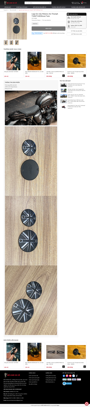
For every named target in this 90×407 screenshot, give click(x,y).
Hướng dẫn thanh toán (51, 378)
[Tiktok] (76, 376)
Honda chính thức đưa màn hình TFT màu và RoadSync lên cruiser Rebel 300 (76, 84)
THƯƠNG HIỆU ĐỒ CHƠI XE (59, 7)
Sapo (58, 405)
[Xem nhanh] (21, 58)
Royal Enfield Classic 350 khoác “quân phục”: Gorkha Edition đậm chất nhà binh (76, 100)
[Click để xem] (17, 26)
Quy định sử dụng (33, 384)
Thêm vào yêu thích (77, 31)
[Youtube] (70, 376)
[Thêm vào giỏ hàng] (63, 75)
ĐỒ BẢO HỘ (8, 7)
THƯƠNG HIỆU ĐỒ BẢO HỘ (78, 7)
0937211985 (12, 398)
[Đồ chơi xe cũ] (10, 3)
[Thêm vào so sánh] (21, 64)
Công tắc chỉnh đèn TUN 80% (11, 71)
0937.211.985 (48, 33)
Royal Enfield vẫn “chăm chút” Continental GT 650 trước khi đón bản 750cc (76, 106)
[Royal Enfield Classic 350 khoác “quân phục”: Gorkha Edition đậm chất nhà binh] (63, 101)
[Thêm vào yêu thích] (21, 61)
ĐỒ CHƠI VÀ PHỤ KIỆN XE (39, 7)
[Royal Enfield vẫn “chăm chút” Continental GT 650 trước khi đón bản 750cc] (63, 107)
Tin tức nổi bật (65, 81)
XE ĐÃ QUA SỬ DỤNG (22, 7)
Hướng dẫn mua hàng (51, 375)
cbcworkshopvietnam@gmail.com (15, 400)
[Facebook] (64, 376)
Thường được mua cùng (12, 49)
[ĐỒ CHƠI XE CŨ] (12, 375)
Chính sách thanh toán (34, 380)
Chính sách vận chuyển (34, 378)
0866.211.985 (20, 398)
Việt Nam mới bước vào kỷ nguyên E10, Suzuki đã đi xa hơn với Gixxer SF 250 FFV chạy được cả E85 (76, 90)
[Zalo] (73, 376)
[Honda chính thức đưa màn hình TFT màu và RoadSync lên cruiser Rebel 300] (63, 85)
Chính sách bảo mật (33, 375)
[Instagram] (67, 376)
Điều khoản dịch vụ (50, 382)
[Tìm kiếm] (50, 3)
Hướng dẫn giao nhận (51, 380)
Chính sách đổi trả (33, 382)
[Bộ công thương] (67, 383)
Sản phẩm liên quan (11, 340)
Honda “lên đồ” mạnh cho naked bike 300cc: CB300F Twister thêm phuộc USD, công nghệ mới (76, 96)
